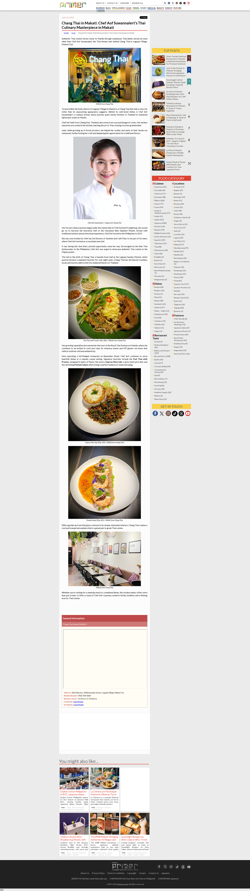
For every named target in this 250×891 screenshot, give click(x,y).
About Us (85, 873)
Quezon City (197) (181, 284)
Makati (110, 853)
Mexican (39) (159, 230)
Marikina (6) (178, 255)
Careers (142, 873)
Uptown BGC (80, 809)
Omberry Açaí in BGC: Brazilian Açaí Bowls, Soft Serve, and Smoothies (73, 839)
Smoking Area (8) (181, 343)
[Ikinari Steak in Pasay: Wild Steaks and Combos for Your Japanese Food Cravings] (158, 169)
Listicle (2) (158, 341)
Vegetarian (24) (180, 350)
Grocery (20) (159, 389)
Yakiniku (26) (159, 324)
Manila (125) (179, 251)
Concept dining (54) (162, 366)
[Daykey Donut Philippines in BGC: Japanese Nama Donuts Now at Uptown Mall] (74, 788)
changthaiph (78, 702)
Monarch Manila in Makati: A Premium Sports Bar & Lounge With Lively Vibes (175, 130)
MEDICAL (152, 8)
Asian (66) (158, 253)
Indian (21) (158, 216)
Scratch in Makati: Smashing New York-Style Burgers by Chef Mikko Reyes (176, 95)
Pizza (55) (158, 297)
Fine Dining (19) (160, 382)
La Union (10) (179, 234)
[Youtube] (188, 3)
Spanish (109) (159, 240)
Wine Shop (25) (160, 399)
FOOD (128, 8)
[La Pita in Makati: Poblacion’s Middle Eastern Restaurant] (158, 158)
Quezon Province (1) (182, 287)
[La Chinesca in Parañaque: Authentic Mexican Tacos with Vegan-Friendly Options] (104, 788)
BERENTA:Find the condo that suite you (89, 878)
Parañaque (100, 807)
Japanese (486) (160, 223)
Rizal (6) (177, 291)
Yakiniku (94, 855)
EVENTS (168, 8)
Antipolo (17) (179, 187)
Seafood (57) (159, 307)
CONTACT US (112, 3)
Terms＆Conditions (116, 873)
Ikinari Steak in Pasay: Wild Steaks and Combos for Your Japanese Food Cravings (176, 167)
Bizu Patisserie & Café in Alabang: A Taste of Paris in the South (176, 117)
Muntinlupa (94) (180, 258)
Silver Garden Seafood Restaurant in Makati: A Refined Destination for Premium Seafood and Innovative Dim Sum (176, 62)
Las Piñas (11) (179, 241)
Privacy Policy (98, 873)
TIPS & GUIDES (118, 8)
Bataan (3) (178, 194)
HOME (66, 33)
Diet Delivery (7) (160, 379)
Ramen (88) (158, 301)
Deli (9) (157, 375)
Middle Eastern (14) (162, 233)
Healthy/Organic (66, 855)
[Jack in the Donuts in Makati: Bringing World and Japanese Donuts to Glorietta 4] (158, 75)
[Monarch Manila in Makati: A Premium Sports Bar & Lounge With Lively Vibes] (158, 134)
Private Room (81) (181, 334)
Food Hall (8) (159, 385)
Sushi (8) (157, 317)
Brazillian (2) (159, 257)
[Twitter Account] (172, 3)
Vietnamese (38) (161, 250)
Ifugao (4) (178, 221)
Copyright (131, 873)
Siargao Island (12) (181, 298)
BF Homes (108, 807)
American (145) (160, 187)
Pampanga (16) (180, 270)
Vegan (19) (178, 347)
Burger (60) (158, 287)
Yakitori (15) (159, 328)
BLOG (108, 8)
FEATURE (177, 8)
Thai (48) (157, 247)
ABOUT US (100, 3)
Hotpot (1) (158, 294)
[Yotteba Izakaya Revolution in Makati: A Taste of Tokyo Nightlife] (158, 111)
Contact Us (154, 873)
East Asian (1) (159, 264)
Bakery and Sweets (78, 807)
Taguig (68, 807)
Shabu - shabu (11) (161, 311)
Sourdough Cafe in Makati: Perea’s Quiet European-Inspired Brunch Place (176, 83)
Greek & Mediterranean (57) (162, 212)
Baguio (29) (178, 190)
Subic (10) (178, 301)
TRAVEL (135, 8)
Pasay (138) (178, 277)
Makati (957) (179, 244)
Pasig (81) (178, 281)
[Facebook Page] (169, 3)
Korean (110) (159, 226)
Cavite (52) (178, 207)
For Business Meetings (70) (179, 323)
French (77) (158, 204)
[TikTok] (180, 4)
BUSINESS (100, 8)
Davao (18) (178, 214)
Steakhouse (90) (161, 314)
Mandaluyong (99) (181, 248)
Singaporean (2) (160, 279)
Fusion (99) (158, 207)
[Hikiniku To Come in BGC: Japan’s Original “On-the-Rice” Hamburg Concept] (158, 146)
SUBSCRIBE (124, 3)
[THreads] (184, 4)
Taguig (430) (179, 308)
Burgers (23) (159, 290)
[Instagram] (176, 3)
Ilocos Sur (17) (179, 227)
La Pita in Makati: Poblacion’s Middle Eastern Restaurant (174, 152)
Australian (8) (159, 190)
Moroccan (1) (159, 267)
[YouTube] (189, 866)
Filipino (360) (159, 200)
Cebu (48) (178, 211)
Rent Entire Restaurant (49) (180, 339)
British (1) (158, 260)
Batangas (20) (179, 197)
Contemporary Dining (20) (160, 371)
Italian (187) (159, 220)
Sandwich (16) (160, 304)
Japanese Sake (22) (181, 328)
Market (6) (158, 396)
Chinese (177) (160, 194)
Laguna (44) (178, 238)
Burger (124, 855)
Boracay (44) (179, 204)
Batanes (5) (178, 311)
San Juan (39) (179, 294)
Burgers (130, 855)
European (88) (160, 197)
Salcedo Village (102, 853)
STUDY (143, 8)
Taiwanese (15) (160, 243)
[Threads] (181, 416)
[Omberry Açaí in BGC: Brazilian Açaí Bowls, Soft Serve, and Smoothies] (74, 834)
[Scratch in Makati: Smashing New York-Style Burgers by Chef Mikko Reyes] (158, 99)
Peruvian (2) (159, 276)
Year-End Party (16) (182, 354)
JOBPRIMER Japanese (168, 878)
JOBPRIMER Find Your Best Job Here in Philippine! (132, 878)
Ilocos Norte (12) (181, 224)
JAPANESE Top (137, 3)
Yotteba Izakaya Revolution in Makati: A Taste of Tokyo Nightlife (175, 107)
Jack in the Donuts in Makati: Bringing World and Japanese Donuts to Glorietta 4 (175, 72)
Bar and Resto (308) (162, 356)
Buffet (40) (158, 359)
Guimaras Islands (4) (182, 217)
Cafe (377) (158, 363)
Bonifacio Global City (67, 809)
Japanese (101, 855)
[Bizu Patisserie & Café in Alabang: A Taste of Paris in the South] (158, 122)
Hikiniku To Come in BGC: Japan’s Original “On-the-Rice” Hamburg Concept (176, 142)
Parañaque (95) (180, 274)
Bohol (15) (178, 200)
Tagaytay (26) (179, 304)
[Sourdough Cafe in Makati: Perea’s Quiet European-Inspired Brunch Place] (158, 87)
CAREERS (101, 10)
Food (73, 33)
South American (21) (162, 236)
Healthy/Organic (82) (162, 392)
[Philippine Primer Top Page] (73, 9)
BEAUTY (160, 8)
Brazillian (76, 855)
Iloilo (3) (177, 231)
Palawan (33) (179, 267)
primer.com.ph (122, 884)
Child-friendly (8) (180, 319)
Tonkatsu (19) (160, 321)
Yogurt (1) (158, 331)
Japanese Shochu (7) (182, 331)
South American (96, 809)
